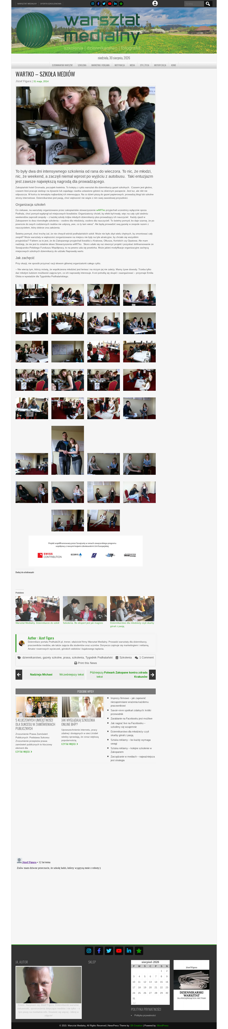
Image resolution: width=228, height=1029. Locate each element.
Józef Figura (23, 81)
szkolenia (78, 657)
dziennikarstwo (31, 657)
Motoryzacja (160, 65)
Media (132, 65)
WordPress (162, 1025)
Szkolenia (82, 65)
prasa (66, 657)
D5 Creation (137, 1025)
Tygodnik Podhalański (99, 657)
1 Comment (146, 657)
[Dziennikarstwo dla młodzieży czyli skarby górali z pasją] (132, 608)
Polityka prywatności (145, 1015)
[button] (32, 295)
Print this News (87, 663)
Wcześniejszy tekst (57, 674)
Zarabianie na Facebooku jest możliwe (131, 718)
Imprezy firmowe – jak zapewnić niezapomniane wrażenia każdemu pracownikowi (130, 702)
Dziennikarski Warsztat (62, 65)
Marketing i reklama (100, 65)
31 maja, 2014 (41, 81)
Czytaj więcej (23, 751)
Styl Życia (144, 65)
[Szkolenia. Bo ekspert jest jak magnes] (85, 608)
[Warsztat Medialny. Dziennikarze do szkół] (38, 608)
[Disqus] (86, 808)
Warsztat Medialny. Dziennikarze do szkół (37, 623)
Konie (173, 65)
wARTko (100, 210)
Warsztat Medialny (27, 4)
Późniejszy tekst (118, 674)
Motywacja (120, 65)
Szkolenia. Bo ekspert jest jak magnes (83, 623)
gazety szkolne (52, 657)
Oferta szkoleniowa (50, 4)
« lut (133, 1003)
